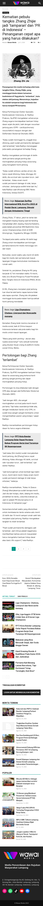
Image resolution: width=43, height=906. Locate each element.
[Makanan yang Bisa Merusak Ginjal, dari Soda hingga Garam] (8, 643)
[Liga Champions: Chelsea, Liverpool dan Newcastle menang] (8, 606)
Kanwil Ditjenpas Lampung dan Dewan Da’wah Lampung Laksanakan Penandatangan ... (28, 761)
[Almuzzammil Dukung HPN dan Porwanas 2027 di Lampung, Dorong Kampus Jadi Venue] (8, 750)
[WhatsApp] (21, 47)
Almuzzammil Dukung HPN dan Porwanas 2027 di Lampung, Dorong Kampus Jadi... (28, 749)
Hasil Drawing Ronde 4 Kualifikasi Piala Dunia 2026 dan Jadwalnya (28, 654)
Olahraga (13, 9)
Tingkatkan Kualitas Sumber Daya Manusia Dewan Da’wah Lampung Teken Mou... (27, 725)
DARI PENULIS (22, 596)
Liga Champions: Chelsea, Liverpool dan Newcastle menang (27, 606)
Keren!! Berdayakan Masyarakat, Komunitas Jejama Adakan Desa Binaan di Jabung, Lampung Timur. (31, 583)
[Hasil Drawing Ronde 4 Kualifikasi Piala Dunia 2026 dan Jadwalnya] (8, 654)
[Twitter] (10, 47)
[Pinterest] (15, 47)
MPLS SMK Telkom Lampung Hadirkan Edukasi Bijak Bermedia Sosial (27, 822)
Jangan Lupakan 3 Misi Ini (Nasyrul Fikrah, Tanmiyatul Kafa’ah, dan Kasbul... (27, 834)
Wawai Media (12, 42)
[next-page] (7, 676)
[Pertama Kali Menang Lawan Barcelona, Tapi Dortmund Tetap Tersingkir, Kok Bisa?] (8, 665)
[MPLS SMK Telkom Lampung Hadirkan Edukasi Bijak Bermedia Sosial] (8, 823)
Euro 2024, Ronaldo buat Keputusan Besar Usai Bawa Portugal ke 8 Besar (11, 582)
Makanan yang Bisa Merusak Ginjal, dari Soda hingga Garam (27, 642)
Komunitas (6, 631)
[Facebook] (4, 47)
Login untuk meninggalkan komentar (21, 692)
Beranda (5, 9)
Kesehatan (6, 645)
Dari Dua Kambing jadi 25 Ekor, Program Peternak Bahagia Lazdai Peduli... (27, 737)
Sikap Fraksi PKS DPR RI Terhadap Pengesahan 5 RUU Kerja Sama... (27, 810)
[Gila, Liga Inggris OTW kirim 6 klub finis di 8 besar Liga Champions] (8, 617)
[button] (4, 3)
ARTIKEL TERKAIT (8, 596)
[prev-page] (3, 676)
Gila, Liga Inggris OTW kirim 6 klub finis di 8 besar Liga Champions (28, 617)
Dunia (4, 609)
